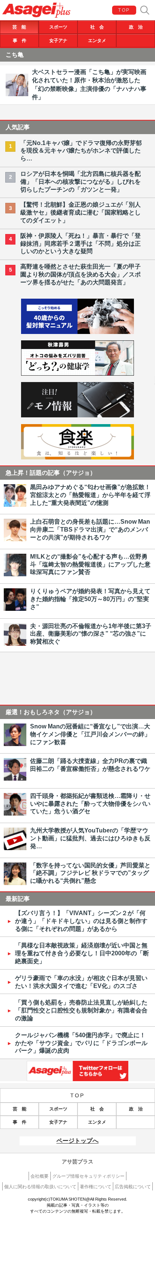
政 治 (136, 27)
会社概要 (39, 1176)
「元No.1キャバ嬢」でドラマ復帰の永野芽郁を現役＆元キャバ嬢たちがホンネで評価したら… (81, 151)
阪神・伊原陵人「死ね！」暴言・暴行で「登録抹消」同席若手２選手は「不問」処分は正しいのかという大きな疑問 (80, 244)
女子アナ (58, 40)
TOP (124, 10)
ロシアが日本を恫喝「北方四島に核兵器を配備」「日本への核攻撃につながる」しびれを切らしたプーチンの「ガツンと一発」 (80, 182)
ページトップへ (77, 1141)
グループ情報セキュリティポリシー (88, 1176)
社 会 (97, 27)
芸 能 (19, 27)
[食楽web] (77, 457)
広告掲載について (133, 1186)
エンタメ (97, 40)
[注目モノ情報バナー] (77, 415)
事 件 (19, 40)
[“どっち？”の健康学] (77, 373)
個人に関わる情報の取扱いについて (40, 1186)
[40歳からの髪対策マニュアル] (77, 332)
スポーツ (58, 27)
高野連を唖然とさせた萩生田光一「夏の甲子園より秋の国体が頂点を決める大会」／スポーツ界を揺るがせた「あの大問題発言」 (80, 274)
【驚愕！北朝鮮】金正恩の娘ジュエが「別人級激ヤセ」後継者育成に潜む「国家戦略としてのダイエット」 (80, 212)
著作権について (95, 1186)
